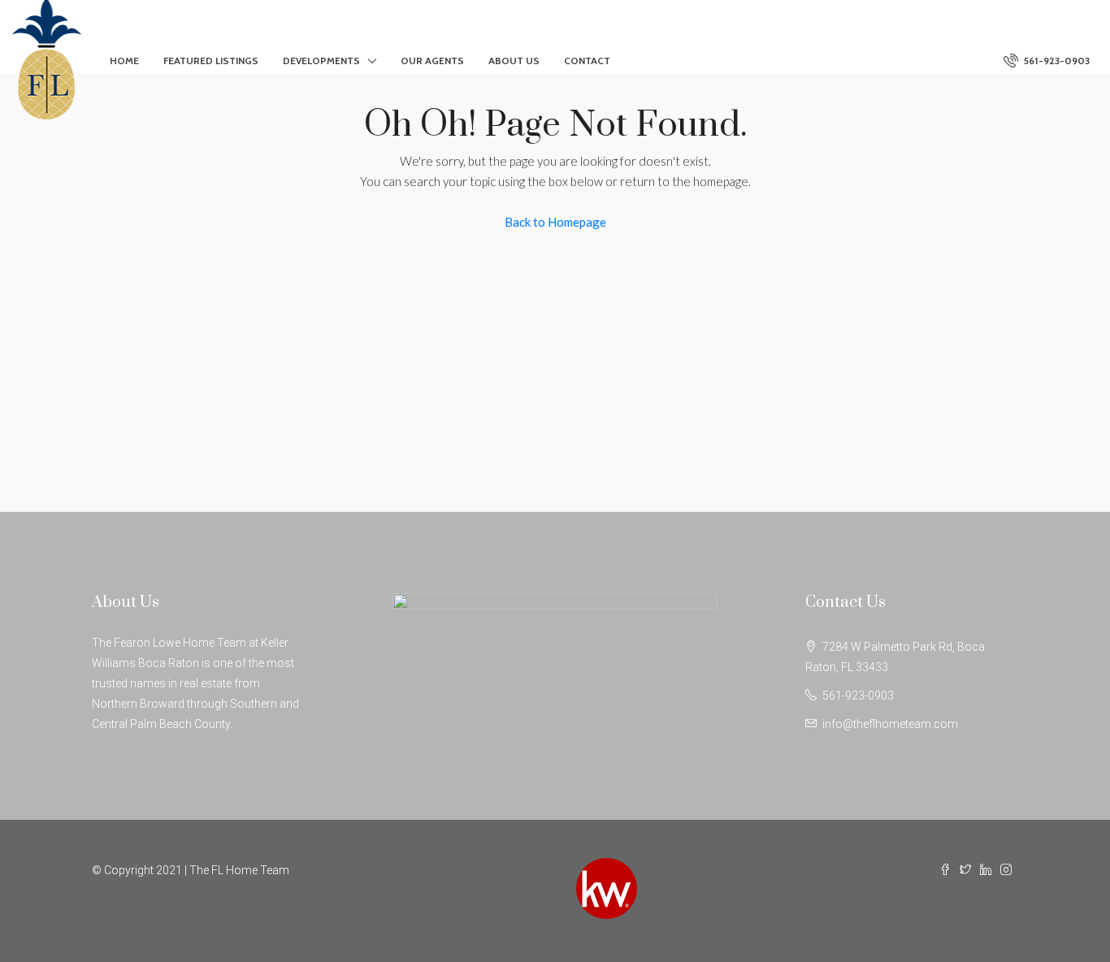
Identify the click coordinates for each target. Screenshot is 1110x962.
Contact (587, 60)
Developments (321, 60)
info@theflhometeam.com (890, 723)
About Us (514, 60)
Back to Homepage (555, 221)
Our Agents (432, 60)
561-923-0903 (1055, 60)
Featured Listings (210, 60)
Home (124, 60)
